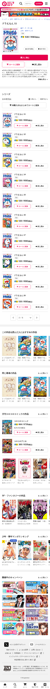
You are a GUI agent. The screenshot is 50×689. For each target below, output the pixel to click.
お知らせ (8, 653)
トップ (5, 687)
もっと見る (42, 373)
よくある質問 (23, 650)
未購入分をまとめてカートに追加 (25, 105)
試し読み (38, 64)
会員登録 (39, 3)
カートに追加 (14, 64)
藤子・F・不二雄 (26, 28)
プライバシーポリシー (33, 653)
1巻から (33, 99)
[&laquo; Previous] (13, 317)
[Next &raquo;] (37, 317)
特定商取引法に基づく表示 (25, 660)
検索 (15, 687)
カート (25, 687)
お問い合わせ (36, 650)
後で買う (43, 49)
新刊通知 (30, 49)
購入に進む (25, 58)
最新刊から (44, 99)
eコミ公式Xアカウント (15, 645)
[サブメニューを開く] (46, 3)
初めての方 (35, 687)
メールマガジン (40, 644)
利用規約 (17, 653)
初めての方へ (11, 650)
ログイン (28, 3)
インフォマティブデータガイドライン (22, 656)
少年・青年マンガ (27, 31)
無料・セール (45, 687)
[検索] (21, 3)
